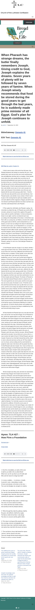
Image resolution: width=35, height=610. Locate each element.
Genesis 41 (20, 132)
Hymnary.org (4, 442)
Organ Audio (4, 446)
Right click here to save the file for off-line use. (16, 156)
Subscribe (29, 22)
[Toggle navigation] (32, 16)
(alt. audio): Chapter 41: (10, 166)
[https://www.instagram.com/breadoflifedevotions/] (18, 608)
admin (4, 125)
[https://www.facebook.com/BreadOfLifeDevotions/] (16, 608)
